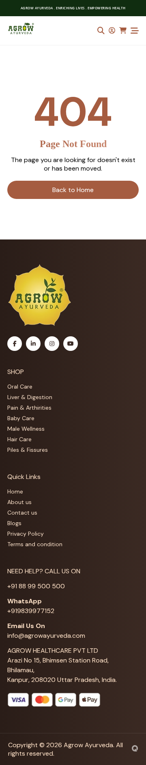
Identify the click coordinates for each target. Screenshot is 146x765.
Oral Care (19, 386)
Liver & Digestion (29, 397)
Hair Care (19, 439)
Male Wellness (26, 428)
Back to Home (73, 190)
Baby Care (20, 418)
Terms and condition (34, 544)
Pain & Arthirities (29, 407)
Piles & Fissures (27, 449)
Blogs (14, 523)
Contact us (22, 512)
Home (15, 491)
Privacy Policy (25, 533)
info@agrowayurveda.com (46, 635)
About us (19, 502)
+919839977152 (30, 611)
